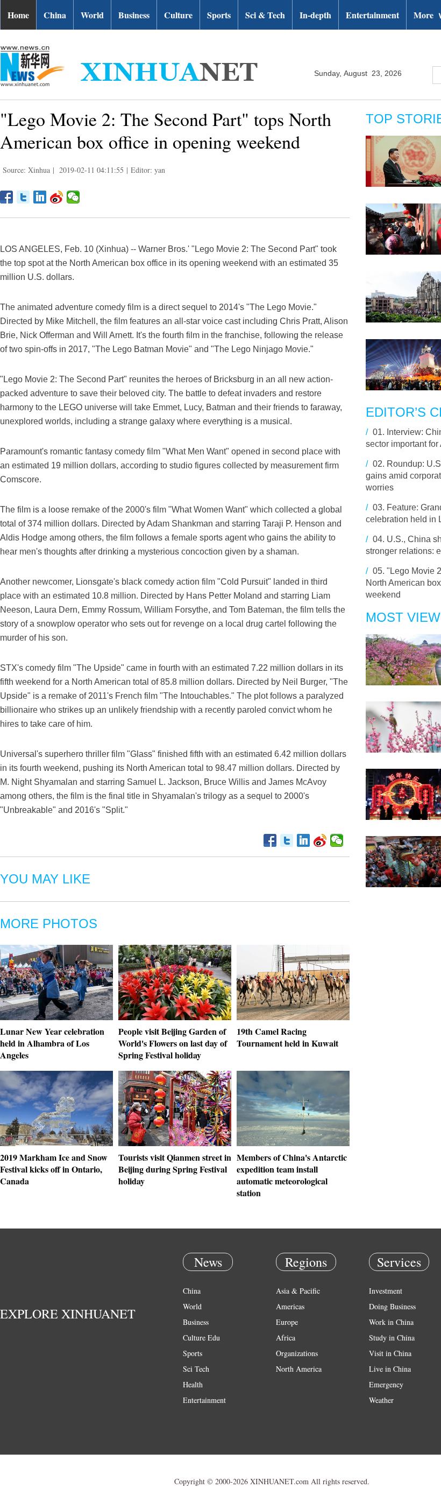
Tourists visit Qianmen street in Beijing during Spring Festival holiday (174, 1169)
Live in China (390, 1369)
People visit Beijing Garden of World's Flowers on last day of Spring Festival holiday (172, 1043)
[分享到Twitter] (23, 197)
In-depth (315, 15)
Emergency (386, 1384)
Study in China (392, 1337)
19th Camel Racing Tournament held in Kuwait (287, 1037)
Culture (178, 15)
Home (18, 15)
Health (193, 1384)
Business (134, 15)
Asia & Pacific (298, 1291)
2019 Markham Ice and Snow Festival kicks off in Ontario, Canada (54, 1169)
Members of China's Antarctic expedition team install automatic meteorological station (292, 1175)
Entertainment (372, 15)
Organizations (297, 1353)
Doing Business (392, 1306)
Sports (219, 15)
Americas (290, 1306)
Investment (385, 1291)
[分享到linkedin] (40, 197)
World (92, 15)
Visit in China (390, 1353)
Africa (285, 1337)
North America (299, 1369)
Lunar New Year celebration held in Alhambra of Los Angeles (52, 1043)
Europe (287, 1322)
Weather (381, 1400)
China (55, 15)
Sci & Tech (265, 15)
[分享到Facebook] (6, 197)
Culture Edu (201, 1337)
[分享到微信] (73, 197)
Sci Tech (196, 1369)
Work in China (391, 1322)
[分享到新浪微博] (56, 197)
